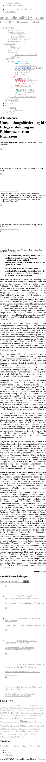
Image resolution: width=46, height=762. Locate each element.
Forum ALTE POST (10, 712)
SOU (30, 729)
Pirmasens (27, 721)
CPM (42, 708)
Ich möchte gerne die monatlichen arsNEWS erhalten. (21, 746)
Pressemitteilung (18, 725)
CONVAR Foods (14, 708)
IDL (26, 715)
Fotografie (25, 713)
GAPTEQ (2, 715)
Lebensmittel (23, 718)
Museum (17, 722)
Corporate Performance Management (30, 708)
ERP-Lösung (40, 710)
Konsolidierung (38, 715)
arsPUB (19, 706)
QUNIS (33, 726)
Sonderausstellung (23, 728)
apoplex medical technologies (8, 705)
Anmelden (42, 759)
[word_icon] (9, 166)
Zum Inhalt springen (13, 3)
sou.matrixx (36, 729)
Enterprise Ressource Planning (22, 710)
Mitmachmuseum (6, 722)
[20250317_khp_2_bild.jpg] (9, 222)
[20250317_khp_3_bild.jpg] (9, 247)
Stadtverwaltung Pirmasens (8, 731)
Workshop (21, 736)
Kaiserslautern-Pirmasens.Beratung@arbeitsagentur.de (23, 366)
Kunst (17, 718)
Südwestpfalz (13, 734)
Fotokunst (32, 713)
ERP (33, 710)
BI (30, 705)
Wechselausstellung (5, 736)
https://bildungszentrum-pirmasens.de (15, 359)
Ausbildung (26, 705)
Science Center (10, 728)
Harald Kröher (20, 715)
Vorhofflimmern (23, 734)
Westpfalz (14, 737)
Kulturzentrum (7, 717)
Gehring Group (11, 715)
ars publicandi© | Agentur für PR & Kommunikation (22, 19)
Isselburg (31, 715)
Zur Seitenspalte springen (15, 5)
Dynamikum (5, 710)
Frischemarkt (40, 713)
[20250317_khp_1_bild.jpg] (9, 191)
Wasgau (32, 733)
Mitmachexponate (33, 718)
